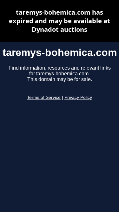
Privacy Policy (78, 97)
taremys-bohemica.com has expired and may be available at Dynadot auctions (59, 21)
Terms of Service (44, 97)
